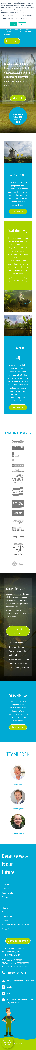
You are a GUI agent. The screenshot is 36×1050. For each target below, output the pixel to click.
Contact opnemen (18, 940)
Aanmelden (18, 727)
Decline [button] (22, 24)
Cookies (5, 912)
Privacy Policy (8, 916)
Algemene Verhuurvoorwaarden (15, 924)
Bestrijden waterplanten (19, 659)
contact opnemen (18, 631)
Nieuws (5, 908)
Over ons (6, 889)
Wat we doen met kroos (19, 651)
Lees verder (18, 211)
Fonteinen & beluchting (18, 663)
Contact (5, 897)
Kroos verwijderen (16, 647)
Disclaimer (6, 920)
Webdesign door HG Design (14, 1043)
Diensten (5, 884)
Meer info (18, 98)
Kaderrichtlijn (7, 893)
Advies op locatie (16, 643)
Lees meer (12, 41)
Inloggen (5, 928)
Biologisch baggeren (17, 655)
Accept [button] (14, 24)
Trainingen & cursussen (19, 667)
